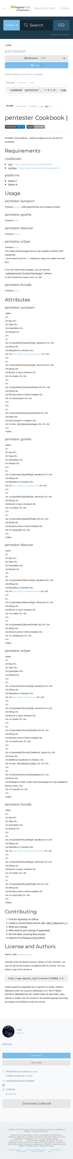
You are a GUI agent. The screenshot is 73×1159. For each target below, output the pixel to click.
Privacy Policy (55, 1149)
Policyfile (10, 83)
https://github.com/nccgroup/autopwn (26, 354)
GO (61, 25)
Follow (38, 65)
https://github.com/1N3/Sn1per (24, 697)
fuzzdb (16, 290)
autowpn (17, 207)
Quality (45, 106)
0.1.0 (34, 58)
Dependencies (21, 106)
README (9, 106)
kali (28, 258)
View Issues (36, 1063)
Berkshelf (22, 83)
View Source (36, 1055)
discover (17, 234)
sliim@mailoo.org (24, 954)
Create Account (45, 8)
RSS (9, 45)
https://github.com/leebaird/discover (26, 591)
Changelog (32, 106)
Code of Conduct (15, 1149)
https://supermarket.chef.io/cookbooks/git (33, 164)
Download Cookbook (36, 1103)
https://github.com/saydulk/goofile (25, 485)
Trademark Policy (37, 1151)
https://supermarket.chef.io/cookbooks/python (39, 167)
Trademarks (18, 1140)
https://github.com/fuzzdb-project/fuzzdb (28, 850)
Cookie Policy (21, 1151)
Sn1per (16, 247)
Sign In (64, 8)
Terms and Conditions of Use (35, 1149)
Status (50, 1151)
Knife (31, 83)
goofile (16, 220)
